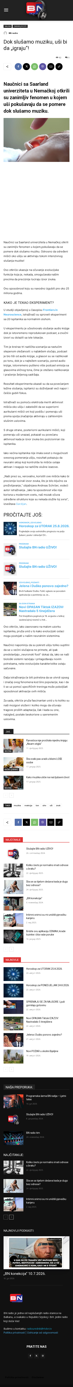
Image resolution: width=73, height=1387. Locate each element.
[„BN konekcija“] (13, 903)
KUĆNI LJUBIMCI (11, 769)
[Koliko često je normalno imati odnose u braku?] (13, 870)
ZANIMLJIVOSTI (20, 26)
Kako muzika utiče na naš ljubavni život (47, 777)
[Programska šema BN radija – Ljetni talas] (13, 1101)
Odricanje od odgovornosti (42, 1332)
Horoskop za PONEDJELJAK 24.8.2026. (47, 985)
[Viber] (42, 66)
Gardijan (21, 504)
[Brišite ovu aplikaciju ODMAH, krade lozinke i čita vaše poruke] (13, 936)
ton (37, 805)
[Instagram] (43, 1356)
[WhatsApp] (34, 66)
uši (51, 805)
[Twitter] (36, 1356)
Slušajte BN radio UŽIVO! (39, 848)
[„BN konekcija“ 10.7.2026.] (36, 1252)
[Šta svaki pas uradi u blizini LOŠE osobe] (13, 764)
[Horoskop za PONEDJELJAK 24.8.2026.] (13, 990)
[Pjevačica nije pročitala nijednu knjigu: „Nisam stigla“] (13, 746)
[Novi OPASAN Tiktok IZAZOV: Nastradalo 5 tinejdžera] (13, 1023)
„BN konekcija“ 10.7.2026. (25, 1274)
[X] (26, 66)
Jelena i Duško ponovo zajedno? (44, 1034)
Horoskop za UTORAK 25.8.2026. (44, 968)
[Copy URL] (59, 66)
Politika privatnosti (14, 1332)
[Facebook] (18, 66)
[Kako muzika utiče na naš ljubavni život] (13, 783)
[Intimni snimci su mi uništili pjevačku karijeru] (13, 920)
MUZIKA (8, 751)
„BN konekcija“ (34, 898)
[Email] (50, 66)
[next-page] (11, 795)
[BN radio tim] (13, 1138)
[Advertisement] (36, 203)
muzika (17, 805)
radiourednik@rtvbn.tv (39, 1328)
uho (44, 805)
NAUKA (8, 26)
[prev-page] (6, 795)
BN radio (13, 33)
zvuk (58, 805)
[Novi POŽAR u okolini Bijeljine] (13, 1056)
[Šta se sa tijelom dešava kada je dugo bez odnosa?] (13, 887)
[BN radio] (6, 33)
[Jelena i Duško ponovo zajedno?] (13, 1040)
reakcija (28, 805)
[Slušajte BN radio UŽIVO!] (13, 854)
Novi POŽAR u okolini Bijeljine (42, 1051)
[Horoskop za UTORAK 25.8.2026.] (13, 974)
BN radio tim (33, 1132)
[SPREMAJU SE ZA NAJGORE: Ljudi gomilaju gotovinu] (13, 1007)
